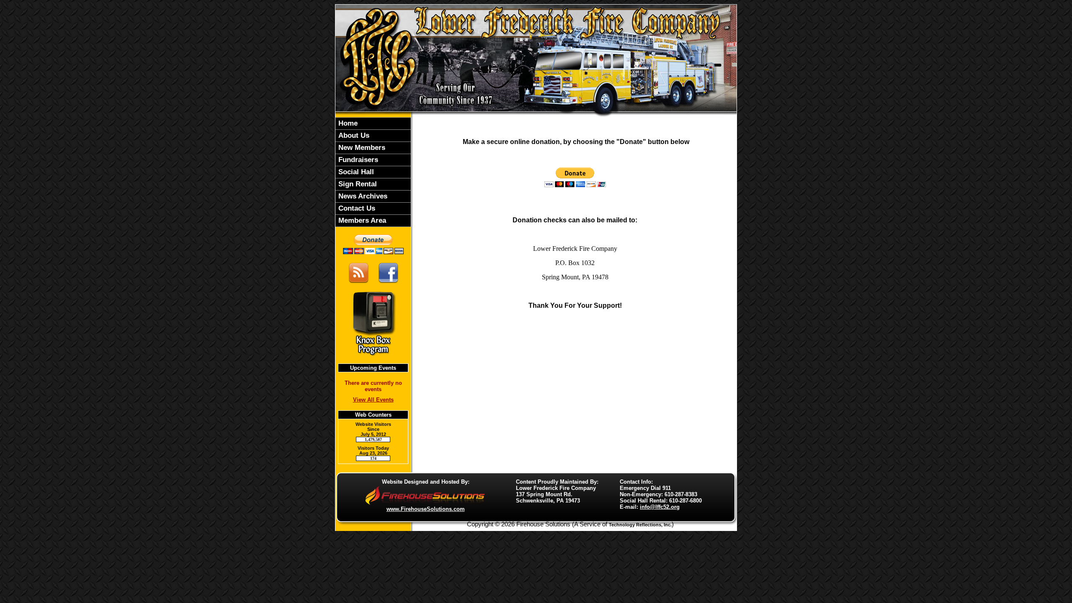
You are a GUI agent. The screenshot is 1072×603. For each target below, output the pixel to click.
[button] (373, 136)
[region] (373, 172)
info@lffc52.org (660, 507)
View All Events (373, 400)
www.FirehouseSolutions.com (426, 509)
